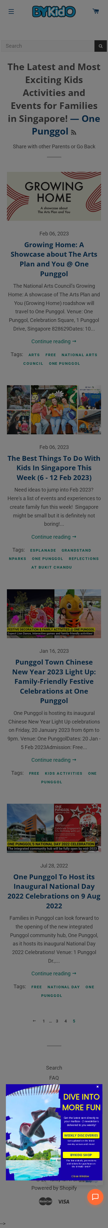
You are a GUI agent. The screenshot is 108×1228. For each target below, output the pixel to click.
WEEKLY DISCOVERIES (81, 1135)
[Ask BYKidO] (95, 1197)
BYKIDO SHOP (81, 1155)
